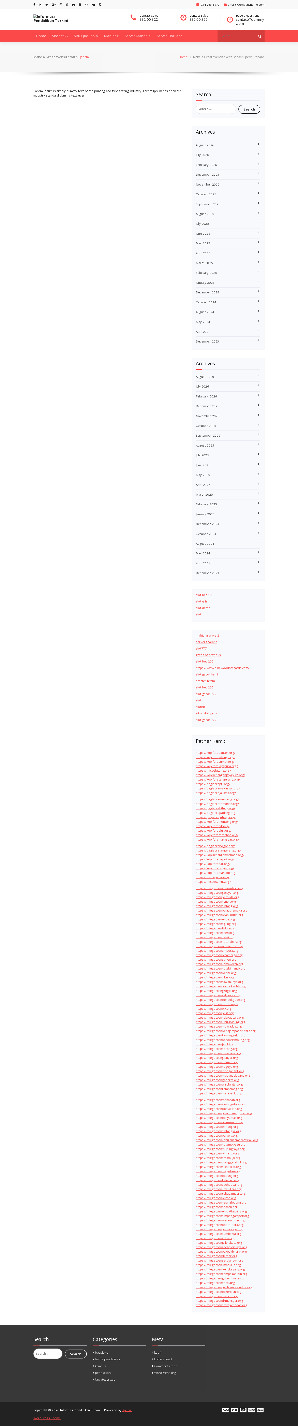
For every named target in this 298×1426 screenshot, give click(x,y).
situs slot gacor (207, 713)
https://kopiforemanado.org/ (216, 873)
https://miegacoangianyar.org (217, 1058)
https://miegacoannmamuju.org (218, 1158)
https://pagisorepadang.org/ (216, 813)
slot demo (203, 608)
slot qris (202, 601)
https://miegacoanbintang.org (217, 1126)
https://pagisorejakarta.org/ (216, 793)
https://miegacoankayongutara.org (220, 1104)
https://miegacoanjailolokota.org (219, 1242)
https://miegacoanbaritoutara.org (220, 1225)
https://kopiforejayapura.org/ (217, 766)
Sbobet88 (60, 35)
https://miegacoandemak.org (216, 1256)
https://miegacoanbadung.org (217, 1176)
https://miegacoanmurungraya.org (220, 1149)
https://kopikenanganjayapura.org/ (220, 775)
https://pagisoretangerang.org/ (218, 850)
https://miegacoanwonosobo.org (219, 946)
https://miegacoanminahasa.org (218, 1053)
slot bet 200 (204, 661)
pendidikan (103, 1373)
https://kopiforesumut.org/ (215, 761)
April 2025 (203, 253)
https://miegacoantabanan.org (217, 1180)
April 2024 (203, 332)
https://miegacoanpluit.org (215, 1013)
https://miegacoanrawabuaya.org (219, 982)
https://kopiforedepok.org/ (215, 859)
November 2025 (208, 184)
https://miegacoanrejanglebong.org (221, 1202)
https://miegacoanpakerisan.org (218, 1292)
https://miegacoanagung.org (216, 924)
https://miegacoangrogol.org (216, 991)
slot (198, 614)
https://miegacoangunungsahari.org (221, 1278)
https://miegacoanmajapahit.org (219, 1093)
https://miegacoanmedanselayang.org (223, 1075)
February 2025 (206, 273)
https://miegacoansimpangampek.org (222, 1216)
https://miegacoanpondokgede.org (221, 1000)
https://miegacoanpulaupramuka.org (222, 910)
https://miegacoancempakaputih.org (222, 1274)
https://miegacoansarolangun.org (219, 1260)
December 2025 (207, 174)
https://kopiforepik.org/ (212, 826)
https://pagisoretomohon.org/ (217, 804)
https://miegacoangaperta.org (217, 1080)
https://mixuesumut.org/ (213, 881)
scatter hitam (205, 681)
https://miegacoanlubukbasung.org (220, 1022)
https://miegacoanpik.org (214, 1008)
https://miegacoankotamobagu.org (220, 1144)
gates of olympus (208, 655)
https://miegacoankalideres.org (218, 995)
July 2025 (202, 223)
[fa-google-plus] (54, 4)
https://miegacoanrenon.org (216, 901)
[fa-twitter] (46, 4)
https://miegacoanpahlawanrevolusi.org (224, 1287)
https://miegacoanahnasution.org (219, 888)
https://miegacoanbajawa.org (217, 1135)
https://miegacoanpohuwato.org (219, 1109)
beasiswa (101, 1352)
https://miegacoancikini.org (215, 977)
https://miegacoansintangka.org (218, 1131)
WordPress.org (165, 1373)
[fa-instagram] (61, 4)
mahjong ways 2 (207, 635)
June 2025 (203, 233)
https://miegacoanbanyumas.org (219, 1118)
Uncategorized (105, 1379)
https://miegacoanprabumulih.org (219, 915)
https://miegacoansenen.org (216, 959)
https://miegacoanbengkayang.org (220, 1269)
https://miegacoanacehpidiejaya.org (221, 1247)
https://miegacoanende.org (215, 919)
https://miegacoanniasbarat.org (218, 1167)
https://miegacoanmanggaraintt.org (221, 1162)
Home (41, 35)
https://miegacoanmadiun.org (217, 1296)
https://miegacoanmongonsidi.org (220, 1071)
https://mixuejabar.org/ (212, 877)
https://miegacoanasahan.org (217, 1207)
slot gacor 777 (206, 694)
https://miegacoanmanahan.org (218, 1100)
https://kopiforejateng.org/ (215, 757)
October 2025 (206, 194)
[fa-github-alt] (73, 4)
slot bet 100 (204, 595)
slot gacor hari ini (208, 674)
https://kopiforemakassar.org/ (217, 839)
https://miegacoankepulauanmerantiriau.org (227, 1140)
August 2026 (205, 145)
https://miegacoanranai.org (215, 937)
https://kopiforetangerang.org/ (218, 779)
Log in (158, 1352)
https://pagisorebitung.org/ (215, 808)
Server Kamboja (138, 35)
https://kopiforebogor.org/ (215, 868)
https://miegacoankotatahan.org (219, 942)
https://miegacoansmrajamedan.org (221, 1305)
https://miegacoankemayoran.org (219, 964)
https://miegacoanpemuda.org (217, 897)
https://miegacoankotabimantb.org (220, 968)
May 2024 (203, 322)
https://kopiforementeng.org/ (217, 821)
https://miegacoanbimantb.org (217, 1153)
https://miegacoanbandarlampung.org (223, 1040)
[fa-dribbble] (67, 4)
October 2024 (206, 302)
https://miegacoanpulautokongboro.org (224, 1113)
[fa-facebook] (34, 4)
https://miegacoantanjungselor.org (221, 1035)
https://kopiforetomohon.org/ (217, 835)
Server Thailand (170, 35)
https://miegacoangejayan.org (217, 892)
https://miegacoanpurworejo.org (219, 1229)
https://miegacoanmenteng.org (218, 1004)
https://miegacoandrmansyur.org (219, 1300)
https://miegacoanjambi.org (215, 1044)
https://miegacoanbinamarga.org (219, 955)
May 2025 (203, 243)
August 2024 (205, 312)
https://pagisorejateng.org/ (215, 817)
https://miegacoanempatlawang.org (221, 1211)
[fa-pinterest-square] (100, 4)
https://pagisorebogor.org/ (215, 846)
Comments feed (165, 1366)
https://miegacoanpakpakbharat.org (221, 1251)
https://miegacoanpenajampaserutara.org (226, 1031)
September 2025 (208, 204)
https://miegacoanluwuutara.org (219, 1189)
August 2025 (205, 214)
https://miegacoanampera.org (217, 950)
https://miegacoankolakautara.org (220, 1017)
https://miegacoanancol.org (215, 1283)
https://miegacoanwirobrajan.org (219, 1084)
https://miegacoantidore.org (216, 928)
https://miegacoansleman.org (217, 1062)
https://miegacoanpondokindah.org (221, 986)
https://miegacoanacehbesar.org (219, 1184)
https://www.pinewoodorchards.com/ (223, 668)
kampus (100, 1366)
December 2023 (207, 341)
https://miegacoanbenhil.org (216, 973)
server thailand (206, 642)
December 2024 (207, 292)
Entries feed (163, 1359)
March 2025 (204, 263)
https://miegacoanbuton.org (216, 1198)
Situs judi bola (86, 35)
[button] (260, 36)
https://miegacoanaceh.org (215, 933)
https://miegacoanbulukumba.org (219, 1122)
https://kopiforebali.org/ (213, 864)
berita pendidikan (107, 1359)
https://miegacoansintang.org (217, 906)
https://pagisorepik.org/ (213, 784)
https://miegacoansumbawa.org (218, 1234)
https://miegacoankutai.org (215, 1238)
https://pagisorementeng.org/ (217, 799)
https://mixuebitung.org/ (213, 770)
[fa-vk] (93, 4)
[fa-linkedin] (40, 4)
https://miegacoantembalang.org (219, 1089)
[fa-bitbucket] (80, 4)
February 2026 (206, 165)
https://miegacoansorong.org (217, 1049)
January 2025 (205, 282)
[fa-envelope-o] (86, 4)
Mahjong (111, 35)
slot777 (201, 648)
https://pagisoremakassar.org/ (218, 788)
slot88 (200, 707)
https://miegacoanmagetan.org (218, 1171)
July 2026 (202, 155)
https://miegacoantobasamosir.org (221, 1193)
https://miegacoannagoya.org (217, 1066)
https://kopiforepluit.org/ (214, 830)
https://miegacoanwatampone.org (220, 1220)
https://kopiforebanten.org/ (215, 753)
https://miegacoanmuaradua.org (219, 1026)
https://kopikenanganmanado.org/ (220, 855)
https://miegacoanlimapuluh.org (218, 1265)
